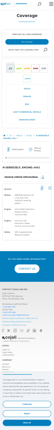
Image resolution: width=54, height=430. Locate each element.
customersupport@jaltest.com (16, 315)
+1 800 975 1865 (9, 312)
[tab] (10, 67)
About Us (6, 367)
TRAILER (27, 96)
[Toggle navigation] (51, 4)
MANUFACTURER (27, 120)
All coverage (27, 42)
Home (5, 318)
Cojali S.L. (6, 349)
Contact (5, 364)
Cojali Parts (7, 352)
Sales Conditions (16, 318)
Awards (5, 369)
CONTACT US (27, 268)
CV (11, 135)
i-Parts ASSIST (8, 355)
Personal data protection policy (17, 321)
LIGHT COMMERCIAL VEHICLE (27, 112)
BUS (27, 104)
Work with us (32, 318)
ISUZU (29, 135)
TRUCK (27, 88)
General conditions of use (14, 325)
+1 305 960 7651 (9, 307)
